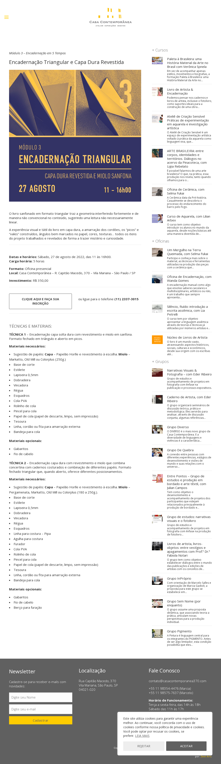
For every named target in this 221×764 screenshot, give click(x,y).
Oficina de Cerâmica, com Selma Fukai (185, 191)
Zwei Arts (205, 756)
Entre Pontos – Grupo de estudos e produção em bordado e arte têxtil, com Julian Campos (186, 482)
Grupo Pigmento (179, 631)
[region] (164, 733)
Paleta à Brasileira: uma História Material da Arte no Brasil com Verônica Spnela (187, 62)
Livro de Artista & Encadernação (180, 91)
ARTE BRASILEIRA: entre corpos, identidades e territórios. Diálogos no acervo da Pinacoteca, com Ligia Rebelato (187, 158)
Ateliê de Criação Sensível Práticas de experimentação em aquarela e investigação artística (188, 122)
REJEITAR (143, 746)
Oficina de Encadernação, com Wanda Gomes (189, 278)
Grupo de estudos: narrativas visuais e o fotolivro (189, 519)
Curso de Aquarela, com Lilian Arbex (188, 218)
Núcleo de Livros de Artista (187, 337)
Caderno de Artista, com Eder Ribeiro (189, 399)
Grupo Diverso (178, 427)
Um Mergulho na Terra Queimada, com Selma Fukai (187, 252)
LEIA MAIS (142, 736)
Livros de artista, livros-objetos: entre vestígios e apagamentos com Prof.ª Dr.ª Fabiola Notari (188, 549)
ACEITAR (186, 746)
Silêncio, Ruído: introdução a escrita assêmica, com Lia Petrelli (187, 310)
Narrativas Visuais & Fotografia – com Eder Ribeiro (189, 372)
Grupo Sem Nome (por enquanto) (184, 603)
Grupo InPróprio (179, 578)
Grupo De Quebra (180, 450)
